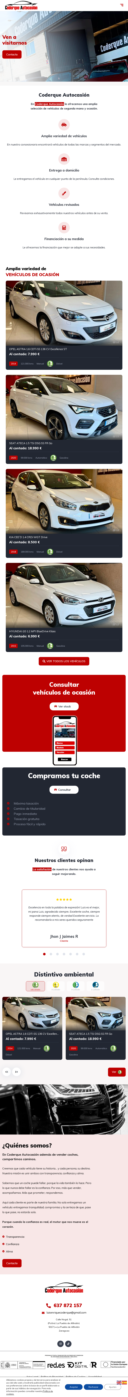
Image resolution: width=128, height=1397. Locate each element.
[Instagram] (60, 1344)
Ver (114, 1071)
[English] (119, 1382)
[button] (44, 954)
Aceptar (74, 1387)
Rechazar (93, 1387)
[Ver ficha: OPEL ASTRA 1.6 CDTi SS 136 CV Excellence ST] (64, 325)
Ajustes (112, 1387)
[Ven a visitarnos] (64, 46)
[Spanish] (124, 1382)
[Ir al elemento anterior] (6, 1071)
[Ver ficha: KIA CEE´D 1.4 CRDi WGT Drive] (64, 513)
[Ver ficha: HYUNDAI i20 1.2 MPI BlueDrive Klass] (64, 607)
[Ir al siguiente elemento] (16, 1071)
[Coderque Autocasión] (21, 5)
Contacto (12, 54)
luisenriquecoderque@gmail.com (66, 1312)
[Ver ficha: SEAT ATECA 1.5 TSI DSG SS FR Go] (64, 419)
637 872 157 (67, 1305)
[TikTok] (68, 1344)
